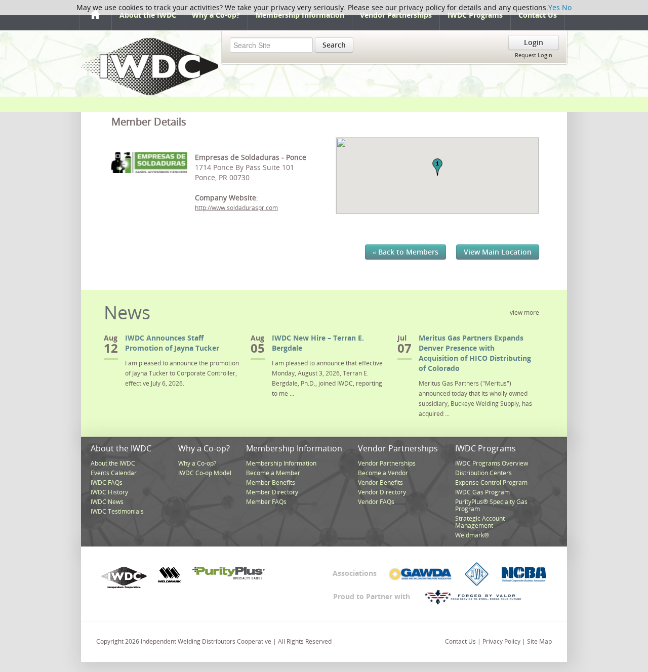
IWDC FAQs (107, 482)
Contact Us (537, 15)
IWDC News (107, 501)
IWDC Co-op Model (204, 473)
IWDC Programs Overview (491, 463)
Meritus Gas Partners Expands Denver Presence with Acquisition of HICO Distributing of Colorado (475, 353)
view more (524, 312)
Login (533, 42)
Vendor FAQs (376, 501)
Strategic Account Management (480, 522)
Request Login (533, 55)
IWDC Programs (475, 15)
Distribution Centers (483, 473)
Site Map (539, 641)
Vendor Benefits (380, 482)
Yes (554, 7)
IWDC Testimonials (117, 511)
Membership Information (300, 15)
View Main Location (498, 252)
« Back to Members (405, 252)
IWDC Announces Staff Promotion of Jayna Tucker (172, 343)
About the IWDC (147, 15)
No (567, 7)
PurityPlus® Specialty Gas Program (491, 505)
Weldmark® (472, 535)
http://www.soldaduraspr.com (236, 207)
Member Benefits (270, 482)
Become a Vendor (383, 473)
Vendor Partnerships (396, 15)
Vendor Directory (382, 492)
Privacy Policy (501, 641)
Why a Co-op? (216, 15)
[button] (437, 167)
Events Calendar (114, 473)
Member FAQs (266, 501)
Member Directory (272, 492)
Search (334, 45)
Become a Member (273, 473)
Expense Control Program (491, 482)
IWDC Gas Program (482, 492)
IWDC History (109, 492)
